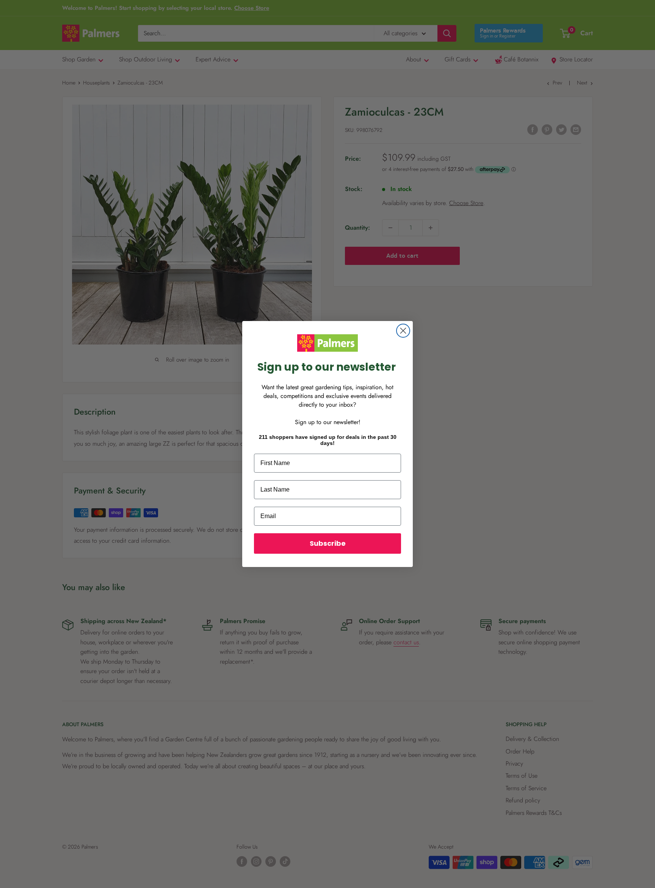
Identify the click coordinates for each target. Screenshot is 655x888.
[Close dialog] (403, 330)
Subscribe (328, 543)
